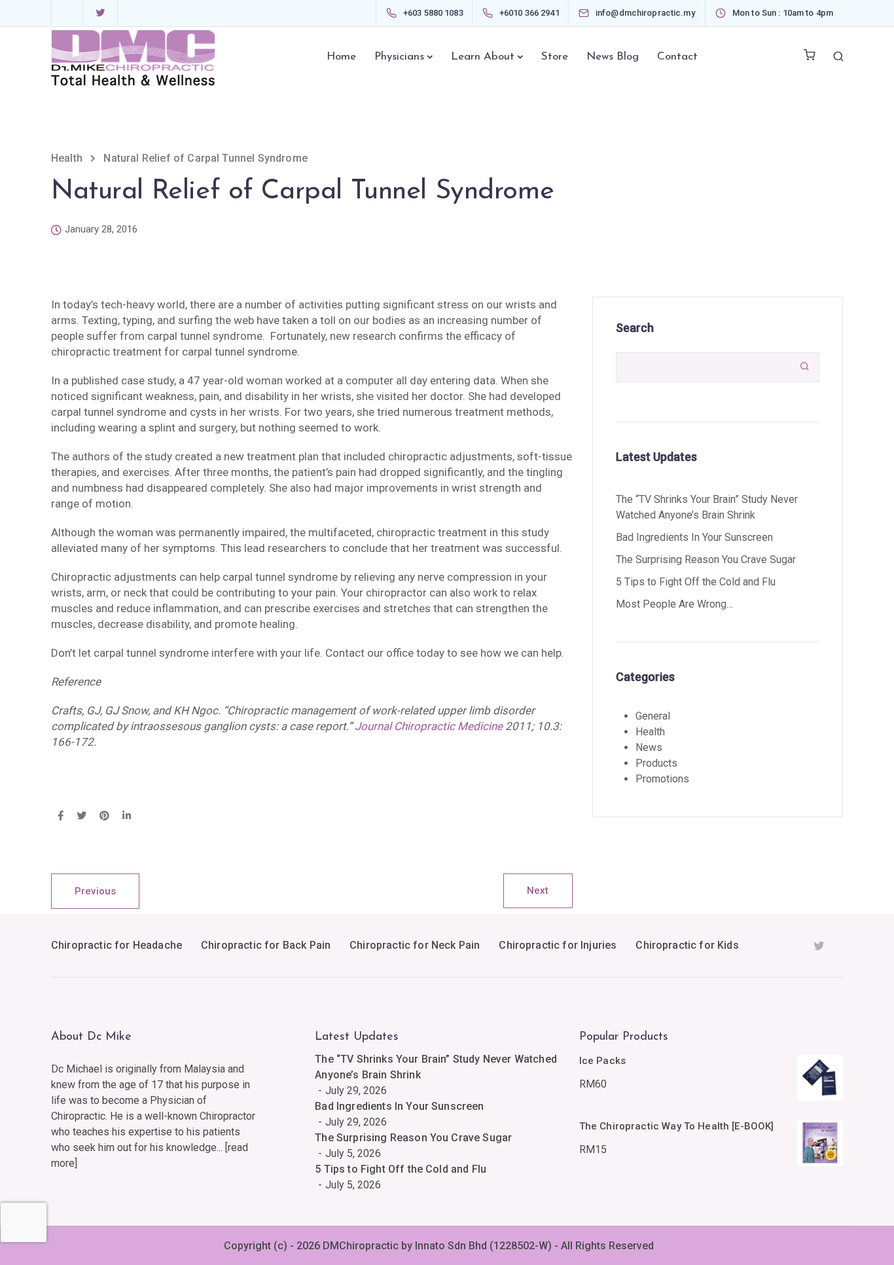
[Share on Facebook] (60, 816)
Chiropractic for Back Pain (266, 945)
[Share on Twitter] (81, 816)
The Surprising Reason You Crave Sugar (706, 559)
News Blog (612, 56)
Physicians (399, 56)
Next (538, 890)
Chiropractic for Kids (686, 945)
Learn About (482, 56)
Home (341, 56)
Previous (95, 891)
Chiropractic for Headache (116, 945)
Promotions (662, 779)
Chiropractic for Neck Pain (414, 945)
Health (650, 731)
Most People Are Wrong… (674, 604)
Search (635, 328)
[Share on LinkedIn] (126, 816)
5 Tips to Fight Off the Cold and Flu (696, 582)
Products (656, 763)
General (652, 716)
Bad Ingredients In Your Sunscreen (694, 537)
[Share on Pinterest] (104, 816)
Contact (677, 56)
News (648, 747)
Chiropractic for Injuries (558, 945)
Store (554, 56)
